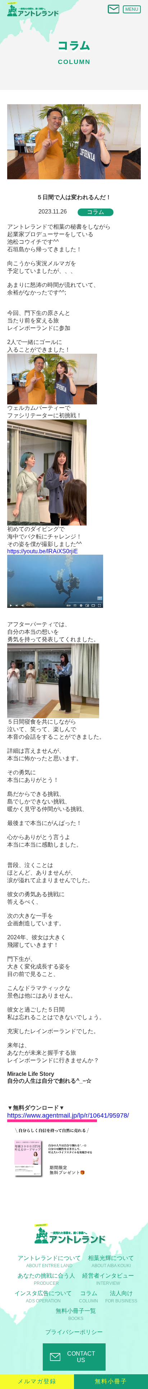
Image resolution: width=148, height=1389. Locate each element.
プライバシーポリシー (74, 1332)
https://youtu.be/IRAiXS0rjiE (42, 551)
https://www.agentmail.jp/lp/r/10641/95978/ (68, 1115)
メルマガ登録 (37, 1381)
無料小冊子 (111, 1381)
